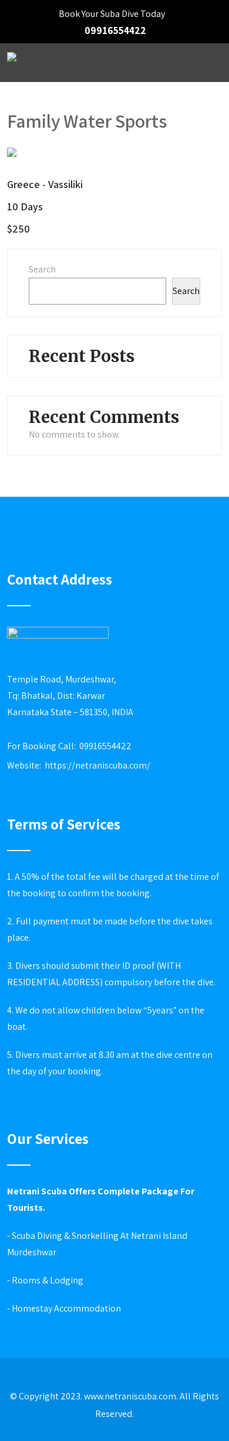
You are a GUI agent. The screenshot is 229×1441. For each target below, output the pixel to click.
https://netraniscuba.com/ (97, 765)
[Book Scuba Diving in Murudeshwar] (11, 64)
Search (42, 269)
